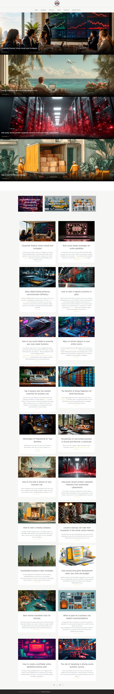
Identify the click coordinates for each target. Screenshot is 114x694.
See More (37, 261)
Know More (5, 52)
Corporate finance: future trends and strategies (19, 48)
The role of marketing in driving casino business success (77, 665)
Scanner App (64, 399)
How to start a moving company (13, 175)
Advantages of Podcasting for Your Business (37, 440)
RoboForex (26, 257)
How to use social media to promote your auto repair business (37, 343)
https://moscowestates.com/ (81, 447)
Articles (51, 10)
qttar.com (72, 307)
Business (43, 10)
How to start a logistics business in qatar (76, 293)
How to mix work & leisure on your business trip (19, 90)
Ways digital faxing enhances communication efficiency (37, 293)
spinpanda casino (79, 257)
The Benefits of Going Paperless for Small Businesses (76, 392)
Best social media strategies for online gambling (76, 247)
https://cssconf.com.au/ (72, 349)
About (59, 10)
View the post (36, 494)
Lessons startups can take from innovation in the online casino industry (77, 529)
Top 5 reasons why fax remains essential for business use (37, 392)
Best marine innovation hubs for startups (37, 617)
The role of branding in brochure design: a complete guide (84, 204)
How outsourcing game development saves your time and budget (77, 572)
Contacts (66, 10)
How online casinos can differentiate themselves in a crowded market (30, 203)
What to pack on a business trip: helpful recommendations (77, 617)
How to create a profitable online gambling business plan (37, 665)
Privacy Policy (76, 10)
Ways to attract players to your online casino (76, 343)
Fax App (46, 399)
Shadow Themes (46, 691)
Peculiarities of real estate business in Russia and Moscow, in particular (76, 440)
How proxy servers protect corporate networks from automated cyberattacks (30, 133)
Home (36, 10)
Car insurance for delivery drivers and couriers (57, 204)
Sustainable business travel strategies (37, 570)
